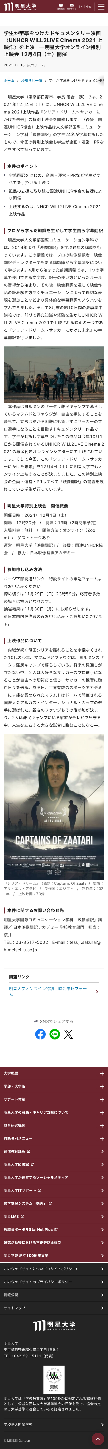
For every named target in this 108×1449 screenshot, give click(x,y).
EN (81, 6)
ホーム (9, 80)
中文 (88, 6)
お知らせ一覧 (31, 80)
